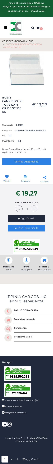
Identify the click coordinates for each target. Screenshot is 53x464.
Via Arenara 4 (21, 400)
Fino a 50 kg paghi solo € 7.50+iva (26, 3)
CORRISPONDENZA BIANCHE (17, 41)
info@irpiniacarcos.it (15, 412)
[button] (26, 69)
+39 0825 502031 (13, 406)
